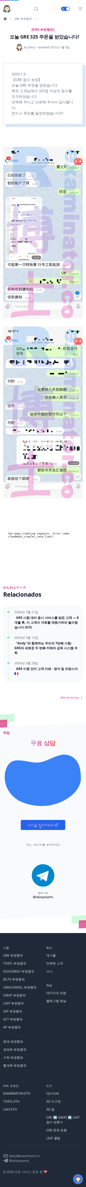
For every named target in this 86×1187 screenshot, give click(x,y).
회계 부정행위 (13, 1041)
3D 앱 (50, 1109)
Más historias (69, 697)
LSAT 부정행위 (13, 1003)
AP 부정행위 (12, 1027)
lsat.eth (10, 1109)
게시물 (51, 955)
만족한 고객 (54, 963)
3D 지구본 (53, 1101)
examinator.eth (16, 1093)
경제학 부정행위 (14, 1049)
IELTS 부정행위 (14, 979)
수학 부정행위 (13, 1057)
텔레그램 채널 (56, 1001)
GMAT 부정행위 (14, 995)
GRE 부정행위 (23, 19)
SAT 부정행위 (12, 1011)
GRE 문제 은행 (56, 1130)
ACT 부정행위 (13, 1019)
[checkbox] (65, 9)
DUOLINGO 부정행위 (18, 971)
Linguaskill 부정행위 (20, 987)
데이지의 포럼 (56, 993)
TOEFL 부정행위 (14, 963)
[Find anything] (36, 9)
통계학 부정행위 (14, 1065)
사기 (49, 971)
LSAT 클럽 (53, 1138)
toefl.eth (11, 1101)
